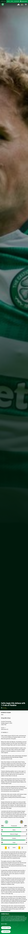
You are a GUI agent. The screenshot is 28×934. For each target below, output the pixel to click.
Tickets (8, 1)
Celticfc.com (3, 1)
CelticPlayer (16, 1)
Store (12, 1)
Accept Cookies (6, 927)
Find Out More (4, 923)
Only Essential (6, 931)
